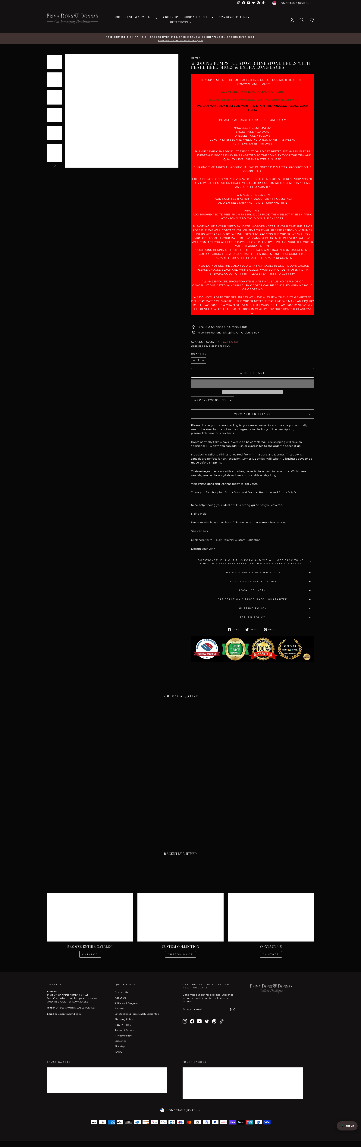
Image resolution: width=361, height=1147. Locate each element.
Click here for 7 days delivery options (252, 91)
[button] (252, 383)
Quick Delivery (167, 17)
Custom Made (180, 954)
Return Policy (252, 617)
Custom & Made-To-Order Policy (252, 572)
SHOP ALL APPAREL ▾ (198, 17)
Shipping (196, 345)
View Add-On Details (252, 414)
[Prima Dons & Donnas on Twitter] (207, 1021)
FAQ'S (118, 1051)
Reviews (120, 1008)
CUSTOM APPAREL (137, 17)
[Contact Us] (271, 917)
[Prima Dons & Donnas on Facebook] (192, 1021)
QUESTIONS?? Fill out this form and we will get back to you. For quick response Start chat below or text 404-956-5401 (252, 562)
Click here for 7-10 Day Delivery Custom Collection (226, 540)
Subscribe (121, 1040)
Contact (271, 954)
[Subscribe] (232, 1009)
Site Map (120, 1046)
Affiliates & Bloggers (127, 1003)
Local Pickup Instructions (253, 581)
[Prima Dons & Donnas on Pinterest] (214, 1021)
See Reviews (199, 531)
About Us (120, 997)
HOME (116, 17)
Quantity (199, 354)
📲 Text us (347, 1125)
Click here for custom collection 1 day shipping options (252, 99)
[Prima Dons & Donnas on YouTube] (199, 1021)
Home (194, 57)
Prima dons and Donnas (268, 454)
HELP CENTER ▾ (180, 22)
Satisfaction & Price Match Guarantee (252, 599)
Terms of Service (124, 1030)
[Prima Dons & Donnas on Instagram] (185, 1021)
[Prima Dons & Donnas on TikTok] (221, 1021)
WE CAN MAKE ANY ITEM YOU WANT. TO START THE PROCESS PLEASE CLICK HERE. (252, 107)
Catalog (90, 954)
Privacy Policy (123, 1035)
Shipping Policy (252, 608)
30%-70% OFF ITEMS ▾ (234, 17)
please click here (202, 433)
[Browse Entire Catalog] (90, 917)
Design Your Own (203, 548)
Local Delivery (252, 590)
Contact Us (121, 992)
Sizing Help (199, 513)
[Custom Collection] (180, 917)
